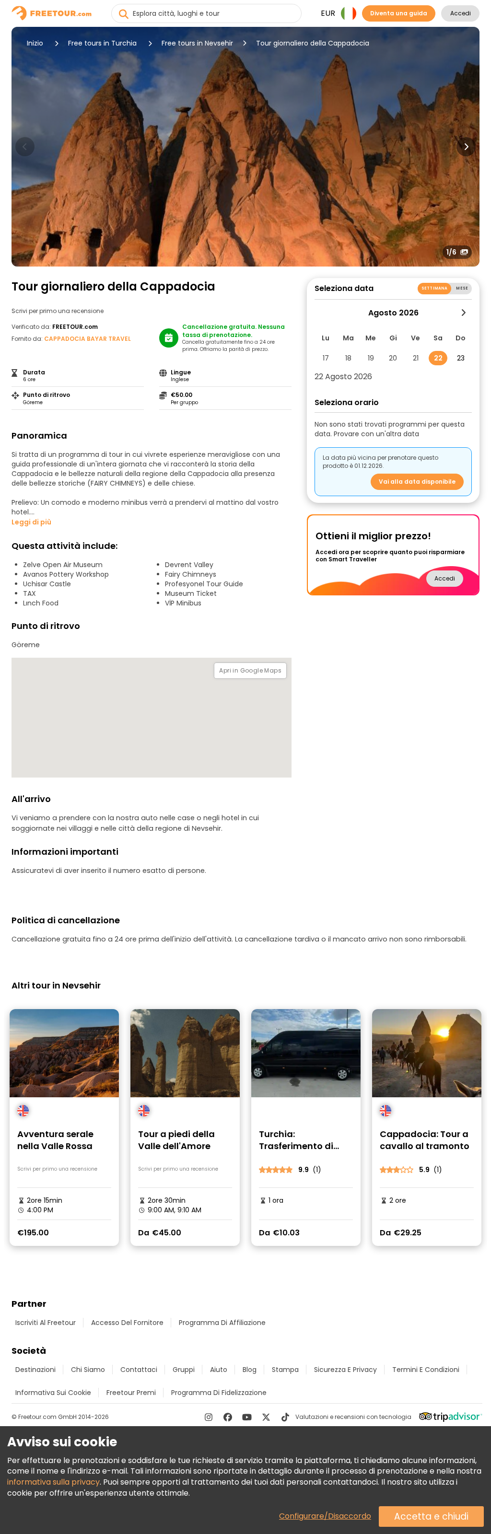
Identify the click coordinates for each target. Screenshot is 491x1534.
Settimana (434, 288)
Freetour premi (131, 1392)
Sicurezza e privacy (345, 1369)
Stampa (285, 1369)
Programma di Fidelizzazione (219, 1392)
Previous (25, 146)
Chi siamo (88, 1369)
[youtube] (247, 1417)
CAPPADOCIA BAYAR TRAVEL (87, 339)
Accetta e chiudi (431, 1516)
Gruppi (184, 1369)
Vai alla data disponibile (417, 481)
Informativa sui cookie (53, 1392)
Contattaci (138, 1369)
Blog (250, 1369)
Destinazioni (35, 1369)
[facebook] (228, 1417)
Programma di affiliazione (222, 1322)
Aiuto (218, 1369)
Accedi (460, 13)
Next (466, 146)
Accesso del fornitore (127, 1322)
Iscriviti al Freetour (45, 1322)
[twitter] (266, 1417)
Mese (462, 288)
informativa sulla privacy (53, 1482)
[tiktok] (285, 1417)
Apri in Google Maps (250, 670)
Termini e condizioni (425, 1369)
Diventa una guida (398, 13)
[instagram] (208, 1417)
